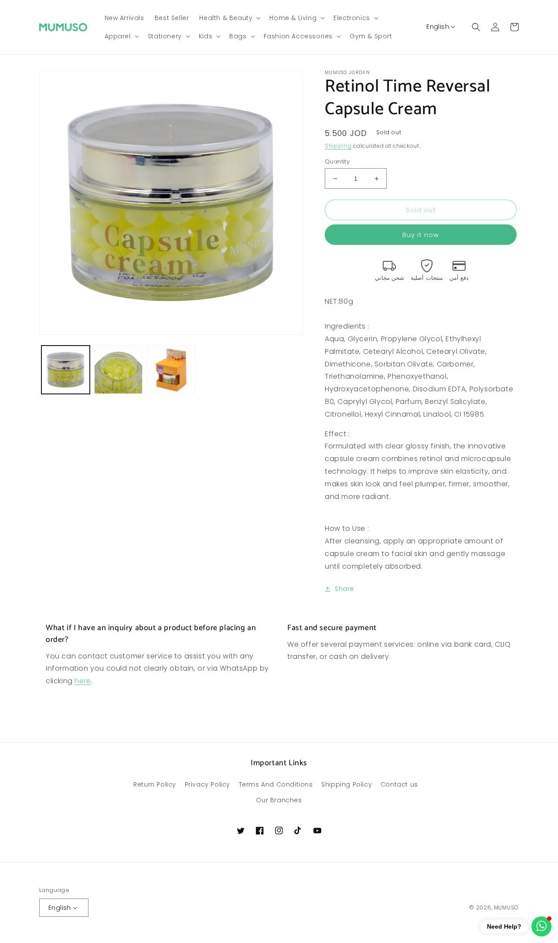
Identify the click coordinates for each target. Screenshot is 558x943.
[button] (229, 18)
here (83, 681)
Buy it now (420, 234)
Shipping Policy (346, 784)
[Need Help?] (541, 926)
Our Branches (279, 800)
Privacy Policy (207, 784)
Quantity (337, 161)
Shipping (338, 145)
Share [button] (344, 588)
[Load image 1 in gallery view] (65, 370)
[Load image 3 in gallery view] (171, 370)
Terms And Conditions (276, 784)
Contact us (399, 784)
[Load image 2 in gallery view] (118, 370)
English (437, 26)
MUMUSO (506, 907)
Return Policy (154, 784)
